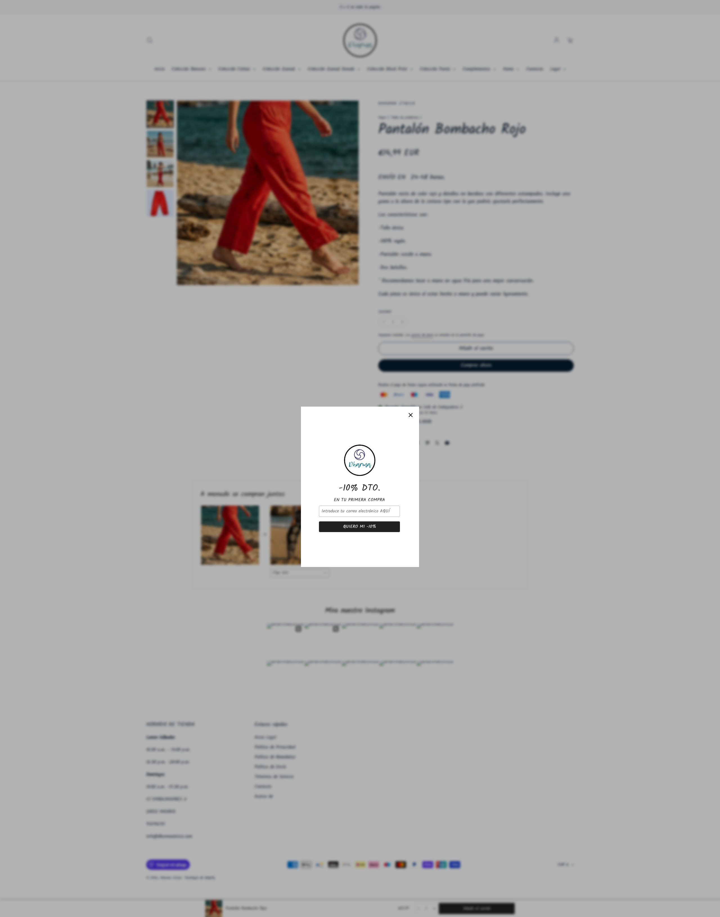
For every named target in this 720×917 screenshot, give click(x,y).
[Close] (411, 387)
